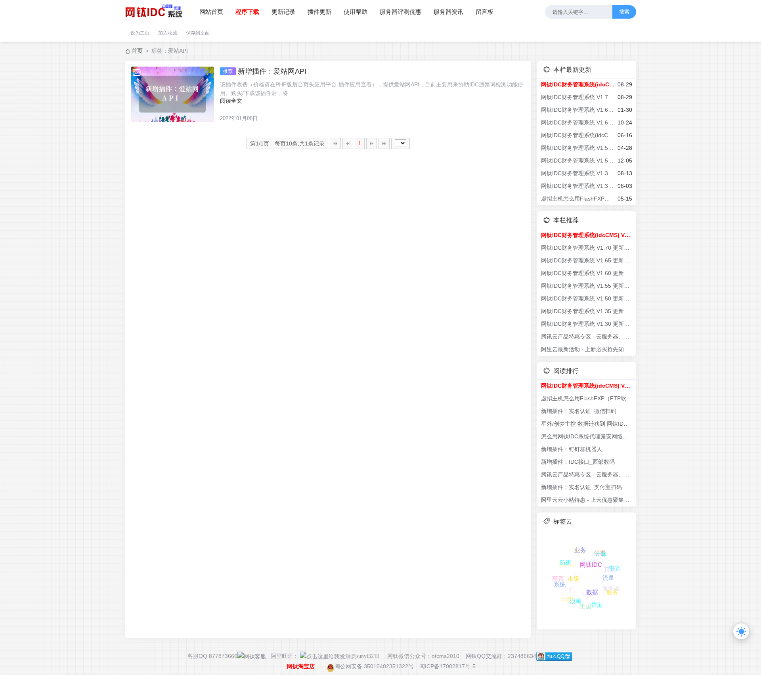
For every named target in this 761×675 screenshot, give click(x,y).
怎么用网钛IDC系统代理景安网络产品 (586, 436)
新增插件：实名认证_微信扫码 (578, 411)
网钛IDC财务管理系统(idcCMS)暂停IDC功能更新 (578, 135)
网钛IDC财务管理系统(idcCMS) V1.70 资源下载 (578, 84)
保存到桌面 (198, 33)
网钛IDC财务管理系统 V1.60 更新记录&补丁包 (578, 122)
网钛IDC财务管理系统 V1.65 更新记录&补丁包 (578, 110)
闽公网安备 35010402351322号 (374, 666)
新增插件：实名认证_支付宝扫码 (581, 487)
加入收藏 (167, 33)
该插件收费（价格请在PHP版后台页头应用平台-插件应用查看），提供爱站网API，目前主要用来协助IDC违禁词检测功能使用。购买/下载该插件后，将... (371, 88)
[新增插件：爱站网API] (172, 94)
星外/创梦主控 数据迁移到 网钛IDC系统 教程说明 (586, 424)
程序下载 (247, 11)
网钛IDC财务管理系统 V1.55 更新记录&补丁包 (578, 148)
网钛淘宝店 (301, 666)
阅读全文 (231, 101)
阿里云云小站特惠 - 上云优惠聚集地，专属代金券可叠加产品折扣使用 (586, 500)
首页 (137, 51)
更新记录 (283, 11)
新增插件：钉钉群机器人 (571, 449)
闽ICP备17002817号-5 (447, 666)
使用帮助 (355, 11)
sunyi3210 (367, 656)
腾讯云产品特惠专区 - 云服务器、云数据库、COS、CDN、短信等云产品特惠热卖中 (586, 336)
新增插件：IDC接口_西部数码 (578, 462)
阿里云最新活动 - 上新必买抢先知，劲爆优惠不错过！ (586, 349)
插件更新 (319, 11)
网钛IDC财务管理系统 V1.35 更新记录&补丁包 (578, 173)
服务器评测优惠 (400, 11)
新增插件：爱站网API (264, 71)
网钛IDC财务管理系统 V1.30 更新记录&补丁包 (578, 186)
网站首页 (211, 11)
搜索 (624, 12)
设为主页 (139, 33)
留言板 (484, 11)
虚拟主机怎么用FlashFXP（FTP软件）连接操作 (578, 198)
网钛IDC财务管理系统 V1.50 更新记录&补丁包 (578, 160)
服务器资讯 (448, 11)
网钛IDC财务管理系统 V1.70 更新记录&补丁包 (578, 97)
